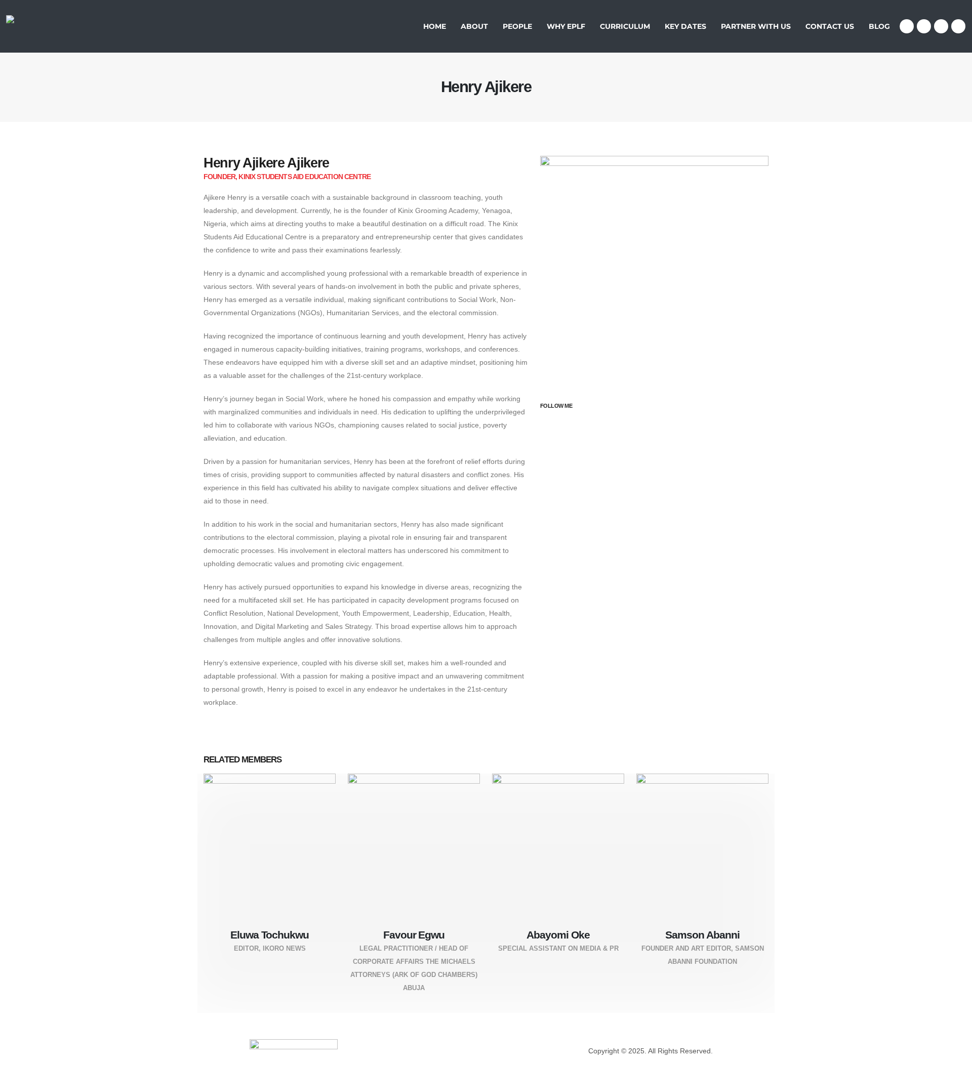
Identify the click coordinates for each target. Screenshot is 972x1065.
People (517, 26)
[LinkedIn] (958, 26)
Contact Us (829, 26)
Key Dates (685, 26)
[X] (924, 26)
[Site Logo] (37, 26)
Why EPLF (566, 26)
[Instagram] (941, 26)
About (474, 26)
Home (434, 26)
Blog (879, 26)
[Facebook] (907, 26)
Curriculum (625, 26)
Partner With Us (756, 26)
